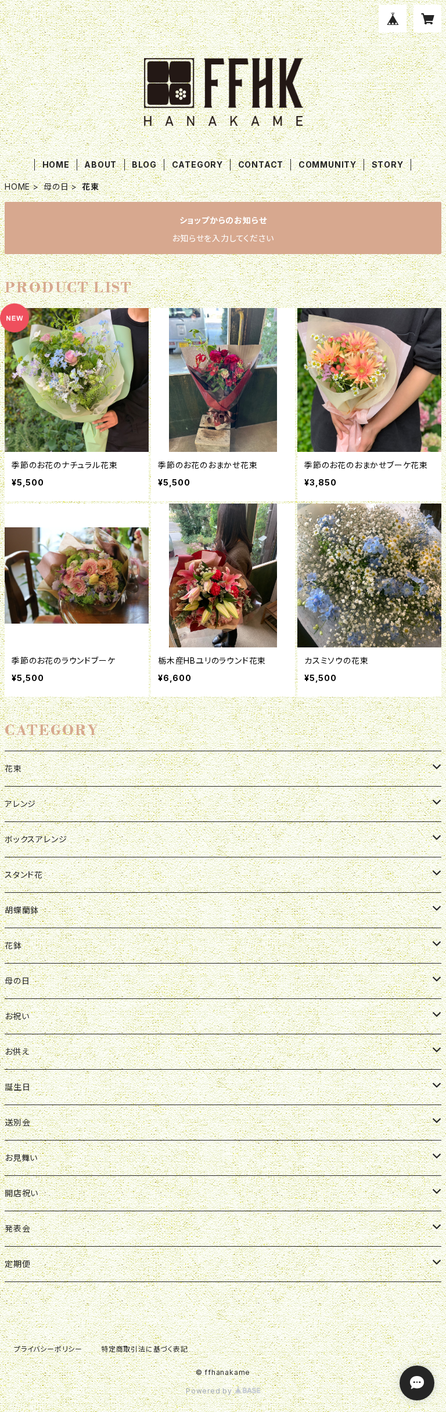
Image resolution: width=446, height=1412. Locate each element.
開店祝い (21, 1193)
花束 (13, 768)
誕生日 (17, 1087)
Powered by (210, 1390)
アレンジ (20, 804)
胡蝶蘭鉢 (22, 910)
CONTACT (261, 164)
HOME (56, 164)
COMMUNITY (327, 164)
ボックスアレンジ (36, 839)
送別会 (17, 1122)
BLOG (144, 164)
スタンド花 (24, 874)
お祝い (17, 1016)
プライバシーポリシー (48, 1349)
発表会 (17, 1228)
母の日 (56, 186)
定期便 (17, 1264)
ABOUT (100, 164)
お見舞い (21, 1158)
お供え (17, 1051)
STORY (388, 164)
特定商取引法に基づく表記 (144, 1349)
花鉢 (13, 945)
